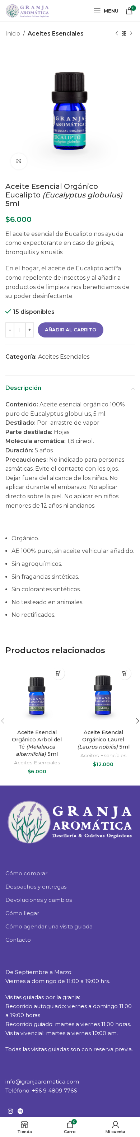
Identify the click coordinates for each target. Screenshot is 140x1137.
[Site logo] (27, 10)
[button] (58, 673)
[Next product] (131, 33)
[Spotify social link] (20, 1111)
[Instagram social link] (10, 1111)
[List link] (70, 873)
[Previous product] (116, 33)
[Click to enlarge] (19, 161)
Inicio (12, 33)
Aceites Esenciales (56, 33)
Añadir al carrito (70, 329)
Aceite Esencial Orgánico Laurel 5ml (103, 739)
